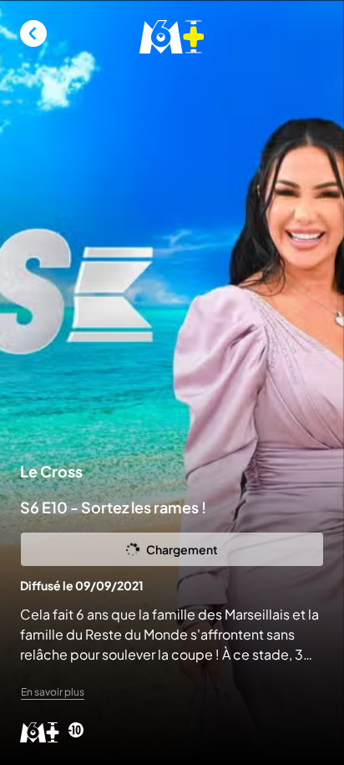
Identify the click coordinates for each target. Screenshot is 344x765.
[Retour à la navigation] (33, 33)
